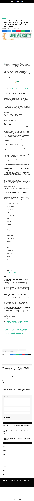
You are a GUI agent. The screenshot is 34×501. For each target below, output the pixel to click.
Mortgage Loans (5, 466)
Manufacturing (5, 463)
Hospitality (4, 454)
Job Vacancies (4, 462)
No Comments (14, 28)
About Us (7, 480)
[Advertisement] (17, 11)
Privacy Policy (14, 499)
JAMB (3, 459)
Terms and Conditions (19, 499)
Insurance (4, 455)
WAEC (3, 474)
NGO (3, 467)
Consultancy (4, 446)
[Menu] (3, 1)
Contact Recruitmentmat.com (24, 480)
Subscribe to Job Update (14, 480)
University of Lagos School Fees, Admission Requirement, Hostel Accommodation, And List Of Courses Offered (24, 377)
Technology (4, 471)
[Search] (30, 1)
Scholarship (4, 470)
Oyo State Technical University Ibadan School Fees (10, 351)
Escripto (6, 28)
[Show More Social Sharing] (31, 31)
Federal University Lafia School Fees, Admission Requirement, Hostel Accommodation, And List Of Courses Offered (24, 390)
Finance (4, 451)
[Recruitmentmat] (17, 1)
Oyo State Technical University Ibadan (10, 63)
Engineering (4, 450)
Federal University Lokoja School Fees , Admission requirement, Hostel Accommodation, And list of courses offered (8, 390)
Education (4, 447)
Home (4, 480)
